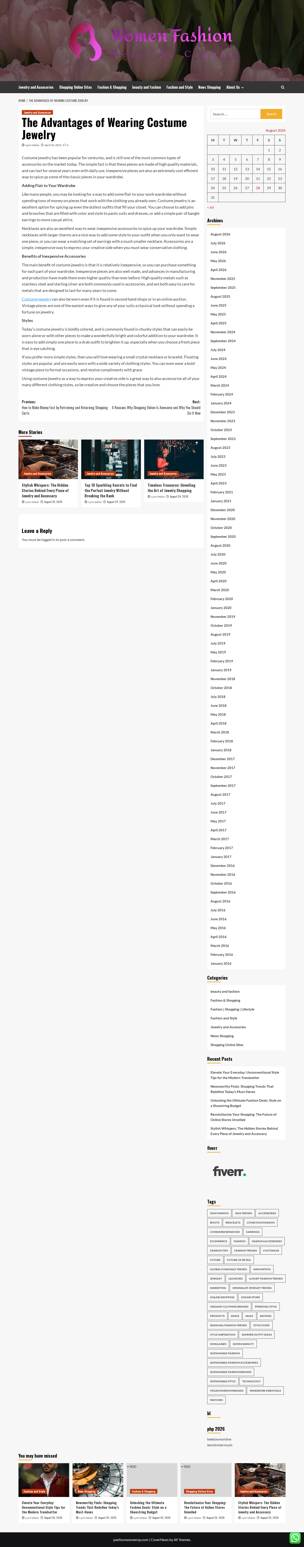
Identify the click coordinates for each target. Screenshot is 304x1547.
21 (258, 178)
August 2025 (220, 296)
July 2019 (218, 643)
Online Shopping (222, 1297)
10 (213, 169)
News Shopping (209, 87)
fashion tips (219, 1250)
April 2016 (219, 937)
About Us (233, 87)
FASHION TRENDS (245, 1250)
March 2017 (220, 839)
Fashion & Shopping (112, 87)
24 (213, 188)
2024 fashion (219, 1213)
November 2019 (223, 617)
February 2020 (222, 599)
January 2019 (221, 670)
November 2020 (223, 519)
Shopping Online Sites (75, 87)
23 (280, 178)
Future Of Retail (239, 1260)
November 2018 (223, 679)
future (215, 1260)
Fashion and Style (179, 87)
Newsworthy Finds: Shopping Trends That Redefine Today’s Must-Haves (242, 1089)
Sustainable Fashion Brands (230, 1372)
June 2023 (219, 465)
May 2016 (218, 928)
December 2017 (223, 759)
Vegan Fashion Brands (226, 1390)
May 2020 (218, 572)
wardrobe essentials (265, 1390)
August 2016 (220, 901)
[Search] (283, 87)
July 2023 (218, 456)
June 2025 (219, 305)
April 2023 (219, 483)
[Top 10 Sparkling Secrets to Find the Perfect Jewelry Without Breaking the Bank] (111, 459)
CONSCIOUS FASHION (261, 1222)
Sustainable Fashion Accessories (234, 1362)
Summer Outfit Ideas (257, 1334)
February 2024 (222, 394)
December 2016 (223, 866)
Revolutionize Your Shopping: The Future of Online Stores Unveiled (243, 1117)
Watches (216, 1400)
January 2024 (221, 403)
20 (247, 178)
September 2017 (223, 786)
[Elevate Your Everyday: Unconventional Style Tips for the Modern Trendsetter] (43, 1480)
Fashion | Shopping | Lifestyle (232, 1009)
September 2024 (223, 341)
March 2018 (220, 732)
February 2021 (222, 492)
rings (235, 1316)
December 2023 (223, 412)
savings (265, 1316)
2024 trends (243, 1213)
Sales (249, 1316)
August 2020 (220, 545)
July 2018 (218, 697)
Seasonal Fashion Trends (228, 1325)
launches (236, 1278)
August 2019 (220, 634)
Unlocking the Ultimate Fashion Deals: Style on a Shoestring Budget (246, 1103)
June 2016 (219, 919)
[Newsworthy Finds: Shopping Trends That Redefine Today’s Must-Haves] (98, 1480)
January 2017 (221, 857)
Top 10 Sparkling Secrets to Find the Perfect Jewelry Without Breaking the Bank (111, 490)
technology (251, 1381)
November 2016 (223, 874)
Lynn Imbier (32, 145)
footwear (271, 1250)
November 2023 (223, 421)
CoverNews (160, 1539)
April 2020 (219, 581)
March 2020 (220, 590)
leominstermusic (220, 1445)
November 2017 (223, 768)
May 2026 (218, 261)
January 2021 (221, 501)
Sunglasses (218, 1344)
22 (269, 178)
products (217, 1316)
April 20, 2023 (53, 145)
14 (258, 169)
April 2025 (219, 323)
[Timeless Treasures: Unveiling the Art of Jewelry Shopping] (174, 459)
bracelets (233, 1222)
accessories (267, 1213)
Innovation (262, 1269)
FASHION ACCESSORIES (267, 1241)
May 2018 (218, 714)
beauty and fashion (146, 87)
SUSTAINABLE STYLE (223, 1381)
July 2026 (218, 243)
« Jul (210, 207)
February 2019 (222, 661)
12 (235, 169)
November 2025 (223, 279)
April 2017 (219, 830)
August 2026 (220, 234)
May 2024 (218, 368)
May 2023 (218, 474)
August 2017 (220, 794)
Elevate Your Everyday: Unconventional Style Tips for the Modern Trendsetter (245, 1075)
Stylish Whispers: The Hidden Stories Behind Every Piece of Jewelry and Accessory (45, 490)
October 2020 (221, 528)
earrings (252, 1232)
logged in (48, 539)
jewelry (216, 1278)
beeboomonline (219, 1439)
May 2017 (218, 821)
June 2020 (219, 563)
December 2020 (223, 510)
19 (235, 178)
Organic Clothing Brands (229, 1306)
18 (224, 178)
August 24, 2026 (116, 502)
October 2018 (221, 688)
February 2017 (222, 848)
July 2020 (218, 554)
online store (250, 1297)
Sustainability (243, 1344)
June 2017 (219, 812)
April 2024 (219, 376)
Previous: (65, 407)
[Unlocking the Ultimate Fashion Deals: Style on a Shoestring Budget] (152, 1480)
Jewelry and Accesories (36, 87)
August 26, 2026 (53, 502)
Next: (156, 407)
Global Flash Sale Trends (228, 1269)
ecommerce (218, 1241)
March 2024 (220, 385)
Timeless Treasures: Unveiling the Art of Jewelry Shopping (171, 487)
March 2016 (220, 946)
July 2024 (218, 350)
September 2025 (223, 287)
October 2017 (221, 777)
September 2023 (223, 439)
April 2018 (219, 723)
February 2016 (222, 954)
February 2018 (222, 741)
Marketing (218, 1288)
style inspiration (222, 1334)
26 (235, 188)
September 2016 (223, 892)
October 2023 (221, 430)
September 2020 (223, 536)
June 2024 (219, 359)
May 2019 (218, 652)
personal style (266, 1306)
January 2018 (221, 750)
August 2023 (220, 448)
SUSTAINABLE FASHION (225, 1353)
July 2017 (218, 803)
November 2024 (223, 332)
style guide (261, 1325)
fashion (239, 1241)
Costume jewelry (36, 299)
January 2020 (221, 608)
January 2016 (221, 963)
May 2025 (218, 314)
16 (280, 169)
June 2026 (219, 252)
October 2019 (221, 625)
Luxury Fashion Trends (266, 1278)
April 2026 (219, 270)
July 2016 (218, 910)
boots (214, 1222)
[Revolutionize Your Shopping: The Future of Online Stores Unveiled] (206, 1480)
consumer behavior (225, 1232)
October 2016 (221, 883)
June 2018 (219, 705)
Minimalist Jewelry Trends (252, 1288)
